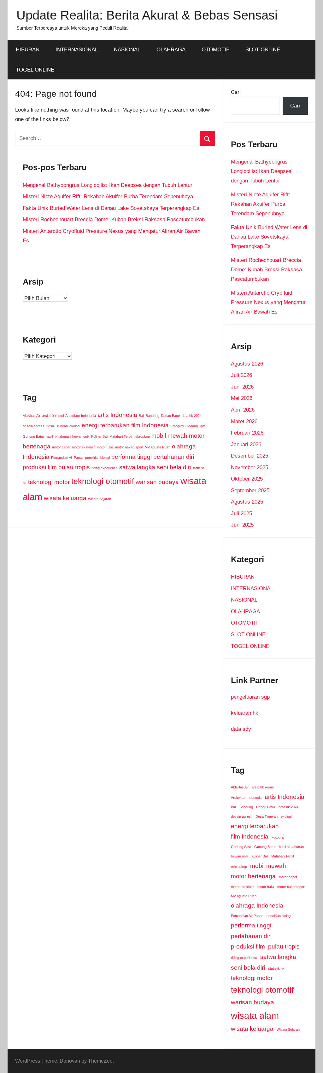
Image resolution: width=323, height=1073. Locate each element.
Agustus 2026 (247, 364)
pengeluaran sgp (250, 697)
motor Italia (105, 447)
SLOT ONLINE (262, 50)
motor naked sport (129, 447)
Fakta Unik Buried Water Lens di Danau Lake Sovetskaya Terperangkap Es (111, 208)
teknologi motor (49, 482)
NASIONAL (127, 50)
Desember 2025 (249, 456)
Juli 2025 (241, 513)
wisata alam (255, 1015)
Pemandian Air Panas (67, 457)
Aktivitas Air (31, 416)
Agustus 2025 (247, 502)
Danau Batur (170, 416)
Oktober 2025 (247, 479)
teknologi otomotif (102, 481)
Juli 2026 (241, 375)
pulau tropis (74, 467)
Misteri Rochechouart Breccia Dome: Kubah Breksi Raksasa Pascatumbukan (114, 219)
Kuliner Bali (99, 436)
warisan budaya (157, 482)
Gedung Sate (195, 426)
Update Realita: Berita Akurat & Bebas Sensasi (147, 15)
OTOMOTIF (215, 50)
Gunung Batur (33, 436)
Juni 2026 (242, 387)
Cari (236, 92)
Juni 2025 (242, 525)
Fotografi (177, 426)
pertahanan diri (173, 456)
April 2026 (243, 410)
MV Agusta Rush (157, 447)
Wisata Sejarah (99, 499)
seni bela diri (174, 467)
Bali (141, 416)
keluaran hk (244, 713)
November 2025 (249, 467)
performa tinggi (131, 456)
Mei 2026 (241, 398)
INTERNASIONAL (77, 50)
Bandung (152, 416)
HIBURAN (27, 50)
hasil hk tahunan (58, 436)
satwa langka (137, 467)
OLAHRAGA (170, 50)
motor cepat (61, 447)
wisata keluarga (65, 498)
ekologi (74, 426)
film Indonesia (150, 425)
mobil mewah (169, 435)
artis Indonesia (117, 415)
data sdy (241, 729)
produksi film (40, 467)
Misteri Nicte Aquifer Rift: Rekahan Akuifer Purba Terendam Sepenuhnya (108, 196)
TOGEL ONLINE (35, 70)
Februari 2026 (247, 433)
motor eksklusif (83, 447)
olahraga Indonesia (257, 905)
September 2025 (250, 490)
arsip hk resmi (53, 416)
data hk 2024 (192, 416)
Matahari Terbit (120, 436)
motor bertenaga (253, 876)
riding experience (104, 468)
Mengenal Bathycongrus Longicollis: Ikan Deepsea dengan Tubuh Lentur (107, 185)
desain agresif (33, 426)
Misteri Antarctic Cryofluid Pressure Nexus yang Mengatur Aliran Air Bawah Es (268, 302)
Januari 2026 (246, 444)
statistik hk (276, 968)
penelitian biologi (97, 457)
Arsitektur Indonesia (80, 416)
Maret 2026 (244, 421)
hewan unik (81, 436)
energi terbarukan (106, 425)
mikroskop (142, 436)
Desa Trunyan (57, 426)
